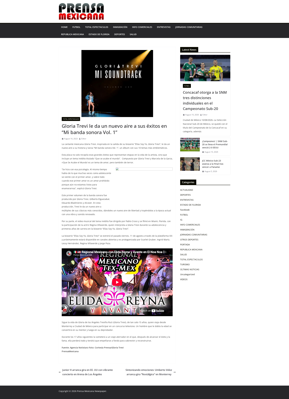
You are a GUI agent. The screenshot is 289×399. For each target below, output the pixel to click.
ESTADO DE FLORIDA (99, 34)
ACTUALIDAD (186, 189)
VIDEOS (184, 279)
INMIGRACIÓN (120, 27)
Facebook (185, 209)
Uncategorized (187, 274)
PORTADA (185, 244)
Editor (83, 138)
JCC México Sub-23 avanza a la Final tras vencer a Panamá (212, 163)
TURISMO (185, 264)
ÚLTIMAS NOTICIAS (189, 269)
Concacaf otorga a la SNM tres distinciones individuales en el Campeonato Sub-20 (205, 100)
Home (64, 27)
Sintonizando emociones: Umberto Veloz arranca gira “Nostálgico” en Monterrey (149, 372)
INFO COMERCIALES (142, 27)
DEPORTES (119, 34)
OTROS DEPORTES (189, 239)
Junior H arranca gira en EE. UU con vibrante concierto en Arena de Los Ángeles (87, 372)
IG (181, 219)
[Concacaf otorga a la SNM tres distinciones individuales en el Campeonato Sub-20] (205, 68)
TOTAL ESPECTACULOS (96, 27)
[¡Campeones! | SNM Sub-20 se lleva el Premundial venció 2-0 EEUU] (190, 146)
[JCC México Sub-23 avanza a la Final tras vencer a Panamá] (190, 166)
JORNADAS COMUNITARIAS (188, 27)
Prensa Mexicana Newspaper (91, 391)
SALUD (133, 34)
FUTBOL (76, 27)
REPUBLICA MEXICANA (72, 34)
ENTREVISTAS (164, 27)
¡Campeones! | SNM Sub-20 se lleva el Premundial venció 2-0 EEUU (215, 144)
